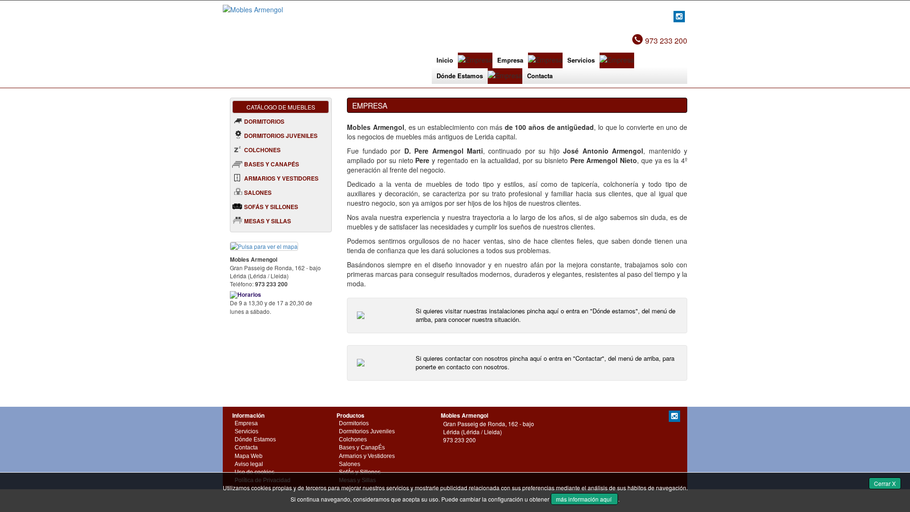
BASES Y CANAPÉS (271, 164)
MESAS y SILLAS (267, 221)
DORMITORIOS (264, 121)
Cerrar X (885, 483)
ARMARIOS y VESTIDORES (281, 178)
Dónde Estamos (460, 75)
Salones (349, 464)
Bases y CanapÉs (362, 447)
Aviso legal (249, 464)
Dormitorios (354, 423)
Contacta (540, 75)
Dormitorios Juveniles (367, 431)
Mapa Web (249, 456)
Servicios (581, 59)
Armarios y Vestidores (367, 456)
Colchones (353, 439)
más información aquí (584, 499)
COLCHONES (262, 150)
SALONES (258, 192)
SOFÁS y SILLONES (271, 206)
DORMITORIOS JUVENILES (281, 135)
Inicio (445, 59)
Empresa (510, 59)
